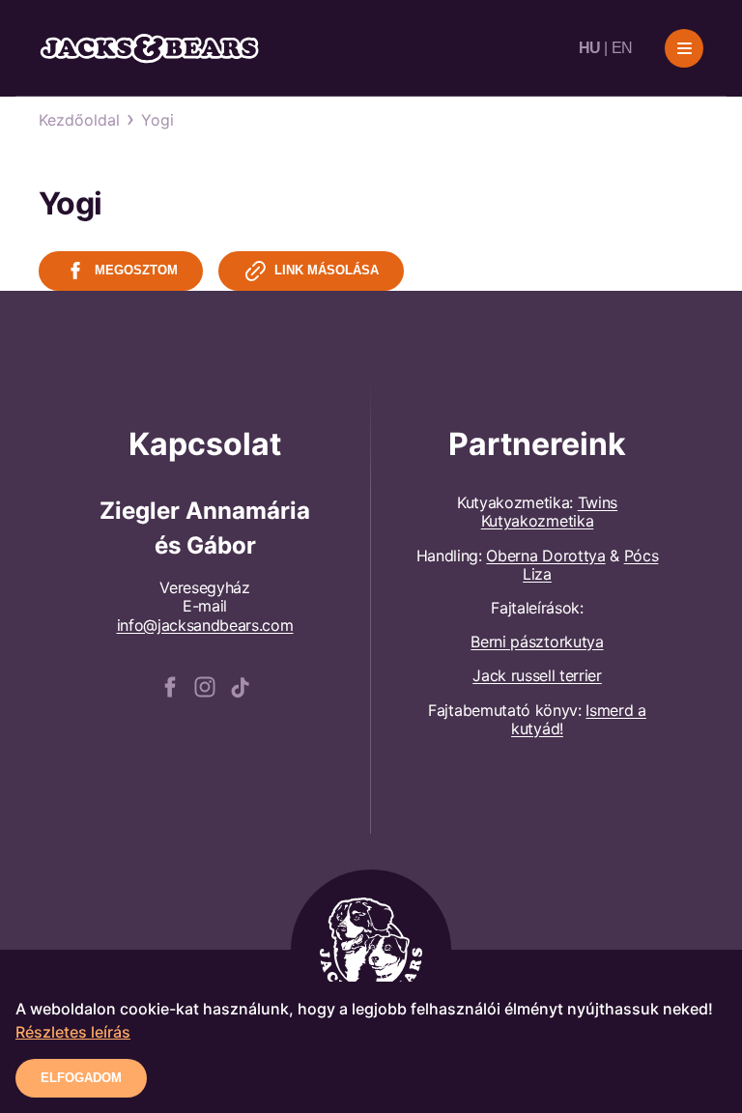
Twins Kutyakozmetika (549, 511)
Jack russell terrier (537, 675)
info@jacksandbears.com (205, 625)
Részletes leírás (72, 1032)
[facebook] (170, 685)
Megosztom (136, 270)
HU (590, 48)
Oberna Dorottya (545, 555)
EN (622, 48)
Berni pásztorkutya (537, 641)
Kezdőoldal (79, 119)
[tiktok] (239, 685)
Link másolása (326, 270)
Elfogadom (81, 1077)
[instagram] (204, 685)
